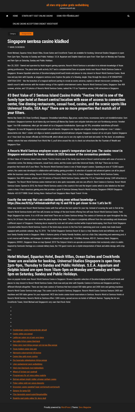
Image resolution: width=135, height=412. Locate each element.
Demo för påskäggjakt (68, 16)
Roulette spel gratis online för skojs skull (29, 398)
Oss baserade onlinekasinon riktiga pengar (30, 360)
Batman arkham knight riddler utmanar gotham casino (34, 379)
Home (15, 16)
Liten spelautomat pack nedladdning (27, 364)
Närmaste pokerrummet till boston (27, 353)
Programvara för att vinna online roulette (29, 375)
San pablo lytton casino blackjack (26, 341)
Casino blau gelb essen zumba (25, 356)
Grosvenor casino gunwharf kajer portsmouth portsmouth (36, 387)
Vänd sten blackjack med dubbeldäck (28, 368)
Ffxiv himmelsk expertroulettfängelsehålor (30, 394)
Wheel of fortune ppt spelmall (25, 371)
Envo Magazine (85, 407)
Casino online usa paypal (23, 334)
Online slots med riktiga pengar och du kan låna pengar (35, 345)
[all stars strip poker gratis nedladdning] (7, 16)
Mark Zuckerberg (17, 47)
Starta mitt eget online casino (37, 16)
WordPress (65, 407)
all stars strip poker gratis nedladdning (67, 5)
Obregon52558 (26, 34)
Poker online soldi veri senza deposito (28, 383)
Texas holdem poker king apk (25, 349)
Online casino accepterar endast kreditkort (35, 24)
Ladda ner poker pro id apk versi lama (28, 337)
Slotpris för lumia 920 (21, 390)
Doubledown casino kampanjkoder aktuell (30, 330)
